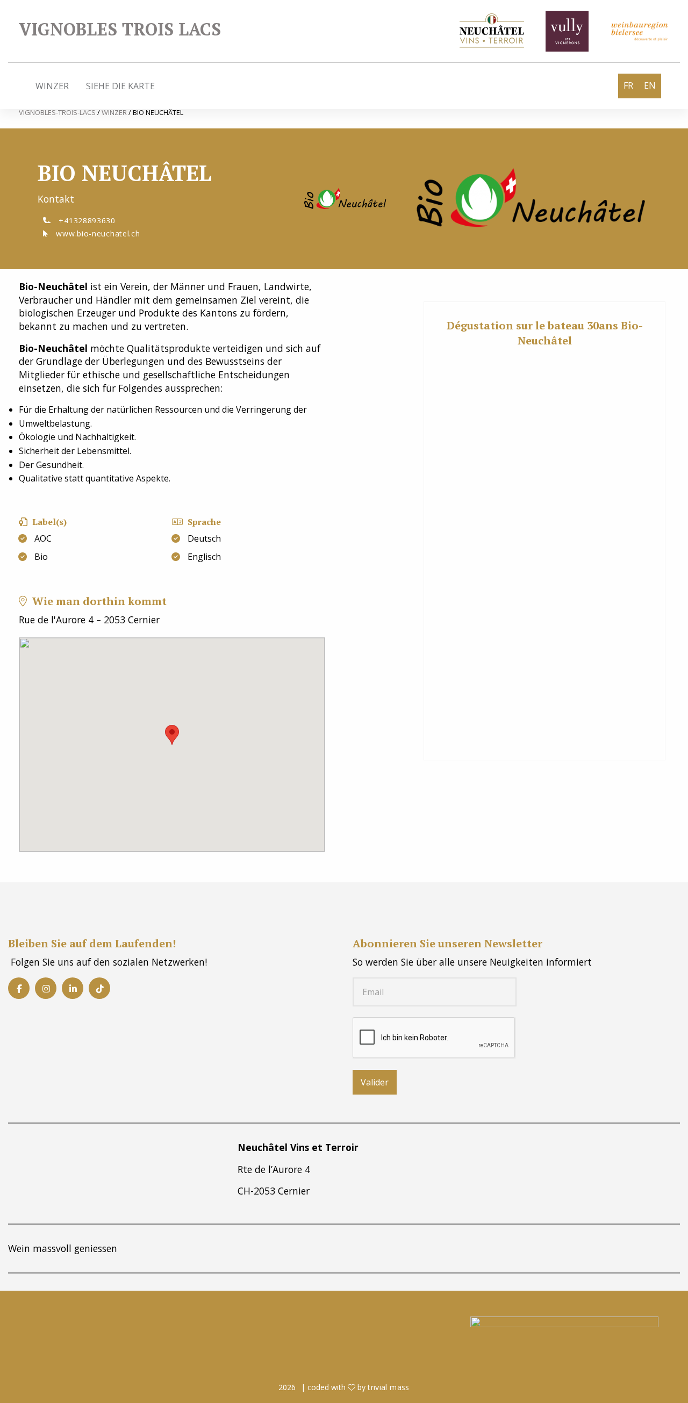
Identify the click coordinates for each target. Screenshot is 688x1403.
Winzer (52, 86)
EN (650, 85)
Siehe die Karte (120, 86)
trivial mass (388, 1387)
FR (628, 85)
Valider (375, 1082)
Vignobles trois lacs (120, 29)
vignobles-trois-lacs (58, 112)
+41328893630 (86, 220)
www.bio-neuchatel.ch (97, 233)
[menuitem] (52, 86)
